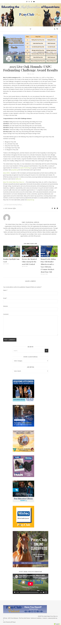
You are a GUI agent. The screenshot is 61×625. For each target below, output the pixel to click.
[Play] (15, 592)
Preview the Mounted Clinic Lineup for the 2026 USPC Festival (29, 261)
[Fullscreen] (46, 592)
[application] (30, 584)
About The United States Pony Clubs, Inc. (13, 182)
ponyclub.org (14, 170)
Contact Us (44, 618)
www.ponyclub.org (52, 618)
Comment (5, 314)
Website (5, 306)
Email (5, 298)
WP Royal (13, 622)
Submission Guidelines (36, 618)
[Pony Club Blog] (30, 14)
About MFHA (6, 173)
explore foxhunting (25, 168)
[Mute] (43, 592)
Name (5, 290)
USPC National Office (10, 208)
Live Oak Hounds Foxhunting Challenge (13, 204)
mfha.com (18, 179)
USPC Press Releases (13, 618)
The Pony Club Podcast (24, 618)
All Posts (5, 618)
